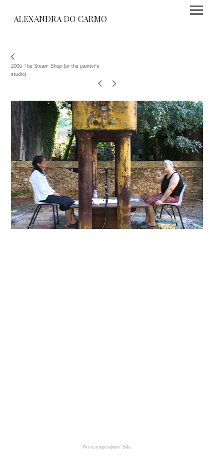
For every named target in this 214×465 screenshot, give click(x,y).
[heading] (60, 20)
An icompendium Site (107, 447)
